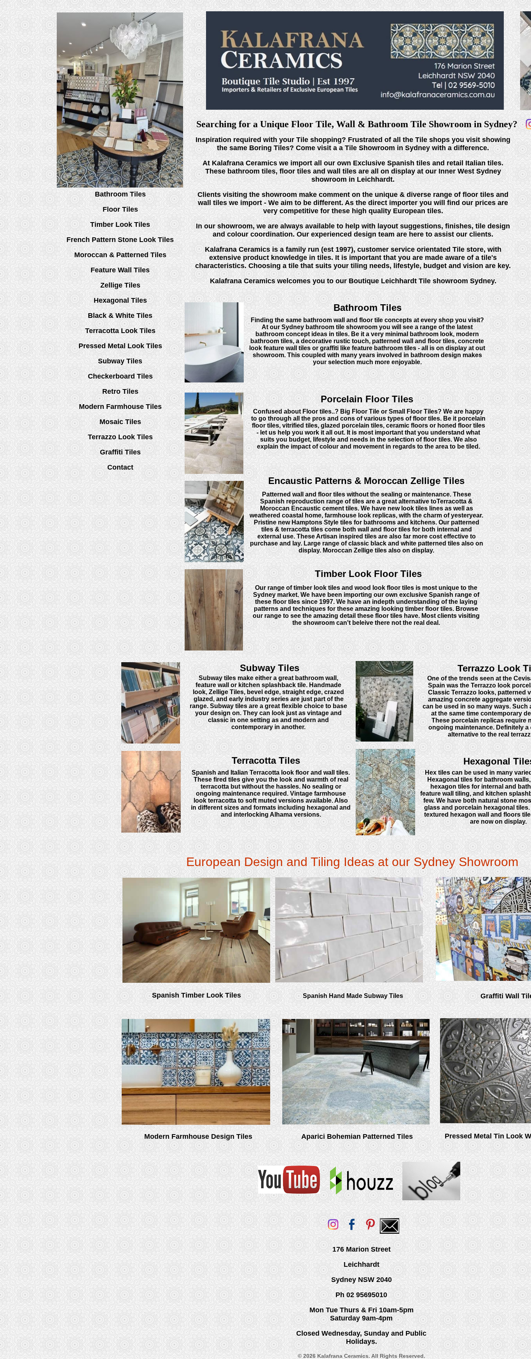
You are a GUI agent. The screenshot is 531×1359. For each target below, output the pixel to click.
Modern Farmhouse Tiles (120, 406)
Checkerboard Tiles (120, 376)
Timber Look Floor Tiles (368, 573)
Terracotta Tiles (266, 760)
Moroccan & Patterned (112, 255)
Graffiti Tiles (120, 452)
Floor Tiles (120, 209)
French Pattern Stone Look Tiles (120, 240)
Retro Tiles (120, 391)
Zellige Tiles (120, 285)
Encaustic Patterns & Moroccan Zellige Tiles (366, 480)
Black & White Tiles (120, 315)
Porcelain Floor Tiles (367, 399)
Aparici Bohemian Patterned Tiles (357, 1136)
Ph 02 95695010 (361, 1295)
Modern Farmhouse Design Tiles (198, 1136)
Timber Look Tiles (120, 224)
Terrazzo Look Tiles (120, 437)
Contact (120, 467)
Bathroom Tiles (120, 194)
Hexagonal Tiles (120, 300)
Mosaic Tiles (120, 422)
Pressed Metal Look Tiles (120, 346)
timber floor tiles (428, 608)
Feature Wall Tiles (120, 270)
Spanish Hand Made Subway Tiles (353, 996)
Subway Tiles (120, 361)
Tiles (158, 255)
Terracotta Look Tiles (120, 331)
